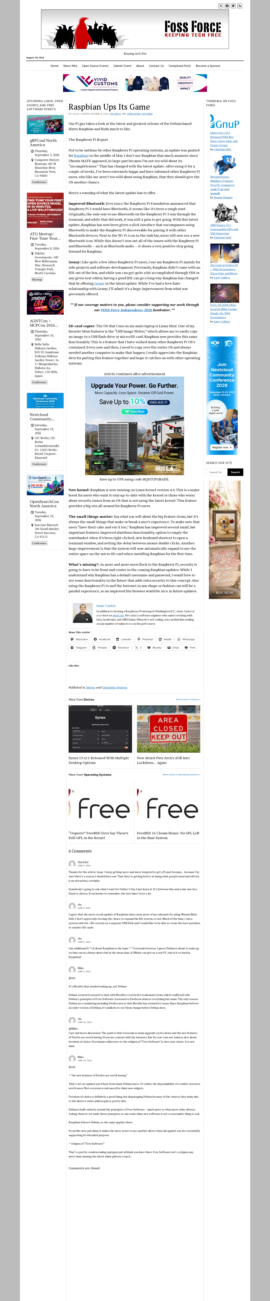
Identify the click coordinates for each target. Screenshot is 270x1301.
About (140, 66)
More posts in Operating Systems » (181, 774)
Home (54, 66)
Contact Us (156, 66)
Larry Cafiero (222, 277)
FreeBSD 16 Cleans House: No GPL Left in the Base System (168, 835)
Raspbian (81, 155)
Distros (115, 113)
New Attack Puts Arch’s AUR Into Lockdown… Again (163, 760)
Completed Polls (180, 66)
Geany (99, 283)
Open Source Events (95, 66)
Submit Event (122, 66)
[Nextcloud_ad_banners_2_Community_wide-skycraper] (222, 453)
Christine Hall (222, 149)
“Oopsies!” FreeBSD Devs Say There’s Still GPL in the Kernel (98, 835)
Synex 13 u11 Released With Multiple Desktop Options (99, 760)
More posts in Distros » (188, 699)
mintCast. (119, 615)
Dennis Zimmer (223, 197)
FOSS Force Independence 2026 (126, 309)
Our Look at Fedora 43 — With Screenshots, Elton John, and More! (224, 269)
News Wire (70, 66)
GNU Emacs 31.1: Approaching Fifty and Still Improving (224, 229)
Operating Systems (140, 113)
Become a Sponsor (208, 66)
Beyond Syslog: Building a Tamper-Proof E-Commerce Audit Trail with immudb (222, 185)
